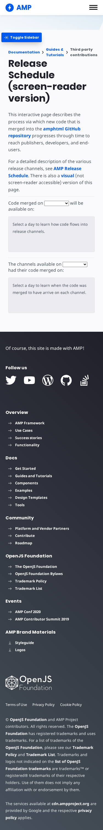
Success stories (28, 437)
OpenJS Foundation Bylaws (39, 573)
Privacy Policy (43, 704)
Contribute (25, 535)
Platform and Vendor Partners (42, 528)
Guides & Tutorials (55, 52)
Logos (20, 649)
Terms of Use (16, 704)
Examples (23, 490)
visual (67, 176)
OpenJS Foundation (28, 719)
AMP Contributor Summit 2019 (42, 619)
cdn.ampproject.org (70, 803)
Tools (19, 504)
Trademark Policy (30, 581)
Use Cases (23, 430)
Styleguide (24, 642)
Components (26, 482)
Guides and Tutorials (33, 475)
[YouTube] (29, 380)
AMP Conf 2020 (28, 611)
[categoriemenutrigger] (21, 37)
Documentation (24, 52)
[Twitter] (10, 380)
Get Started (25, 468)
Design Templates (31, 497)
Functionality (27, 444)
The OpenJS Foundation (36, 566)
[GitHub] (66, 380)
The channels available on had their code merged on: (36, 267)
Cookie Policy (71, 704)
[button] (93, 7)
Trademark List (28, 588)
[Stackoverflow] (84, 380)
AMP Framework (29, 422)
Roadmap (23, 542)
